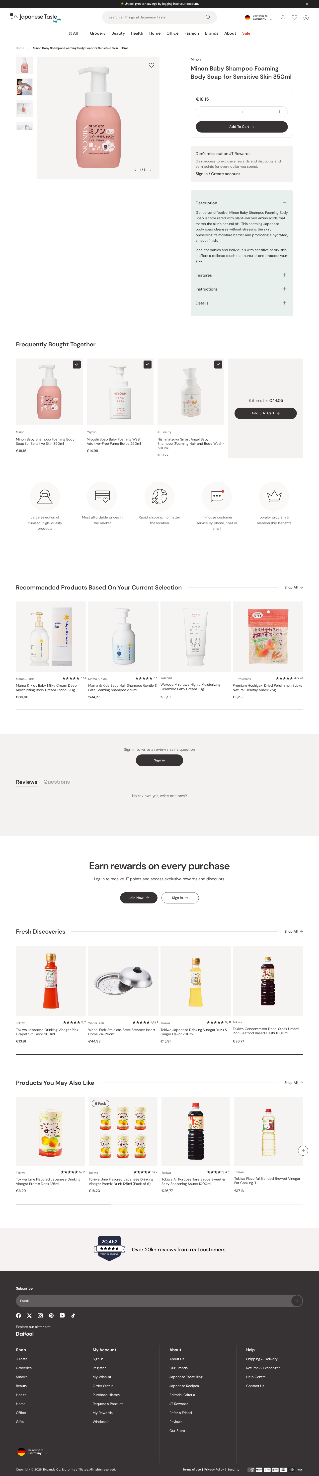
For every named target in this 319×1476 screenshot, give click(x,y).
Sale (246, 33)
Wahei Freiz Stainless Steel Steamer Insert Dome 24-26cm (121, 1032)
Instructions (207, 289)
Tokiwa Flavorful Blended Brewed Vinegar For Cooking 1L (267, 1181)
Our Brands (178, 1368)
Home (154, 33)
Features (204, 275)
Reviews (175, 1421)
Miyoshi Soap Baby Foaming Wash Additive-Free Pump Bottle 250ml (114, 441)
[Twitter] (29, 1315)
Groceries (24, 1368)
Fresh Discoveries (40, 931)
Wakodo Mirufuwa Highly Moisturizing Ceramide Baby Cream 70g (190, 686)
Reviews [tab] (26, 783)
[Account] (283, 18)
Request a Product (108, 1404)
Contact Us (255, 1386)
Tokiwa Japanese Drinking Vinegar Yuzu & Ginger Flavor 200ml (193, 1032)
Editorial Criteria (182, 1395)
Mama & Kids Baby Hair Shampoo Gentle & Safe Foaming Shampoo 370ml (122, 687)
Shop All (291, 587)
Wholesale (101, 1421)
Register (99, 1368)
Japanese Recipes (184, 1386)
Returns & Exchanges (263, 1368)
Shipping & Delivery (262, 1359)
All (75, 33)
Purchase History (106, 1395)
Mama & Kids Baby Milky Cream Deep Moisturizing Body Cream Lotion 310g (46, 687)
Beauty (118, 33)
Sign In (98, 1359)
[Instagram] (40, 1315)
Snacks (21, 1377)
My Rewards (103, 1412)
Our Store (177, 1430)
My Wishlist (102, 1377)
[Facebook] (18, 1315)
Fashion (191, 33)
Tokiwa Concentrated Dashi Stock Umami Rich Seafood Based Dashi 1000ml (266, 1031)
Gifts (20, 1421)
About (230, 33)
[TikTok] (73, 1315)
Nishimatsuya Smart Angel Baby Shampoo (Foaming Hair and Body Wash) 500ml (191, 443)
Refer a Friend (180, 1412)
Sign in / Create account (218, 173)
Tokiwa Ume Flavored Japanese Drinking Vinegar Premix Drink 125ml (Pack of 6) (121, 1181)
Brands (211, 33)
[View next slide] (151, 170)
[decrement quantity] (204, 112)
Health (137, 33)
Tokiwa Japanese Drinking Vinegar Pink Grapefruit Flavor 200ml (47, 1032)
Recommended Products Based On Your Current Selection (99, 587)
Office (172, 33)
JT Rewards (178, 1404)
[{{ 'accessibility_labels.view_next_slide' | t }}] (303, 1151)
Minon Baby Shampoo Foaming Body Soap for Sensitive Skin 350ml (45, 441)
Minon (196, 59)
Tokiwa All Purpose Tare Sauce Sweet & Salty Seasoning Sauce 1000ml (193, 1181)
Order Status (103, 1386)
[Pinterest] (51, 1315)
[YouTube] (62, 1315)
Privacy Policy (214, 1470)
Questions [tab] (56, 783)
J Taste (21, 1359)
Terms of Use (192, 1470)
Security (233, 1470)
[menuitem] (73, 33)
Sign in (159, 760)
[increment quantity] (280, 112)
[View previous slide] (135, 170)
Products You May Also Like (55, 1083)
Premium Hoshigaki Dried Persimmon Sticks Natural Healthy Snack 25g (267, 687)
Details (202, 303)
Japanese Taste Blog (186, 1377)
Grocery (97, 33)
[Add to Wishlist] (152, 65)
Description (206, 203)
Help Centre (256, 1377)
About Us (176, 1359)
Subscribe (296, 1300)
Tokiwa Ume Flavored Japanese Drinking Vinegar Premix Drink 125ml (48, 1181)
